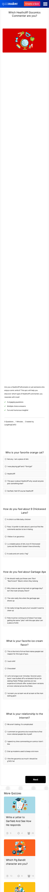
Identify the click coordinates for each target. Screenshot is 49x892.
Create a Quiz (32, 3)
